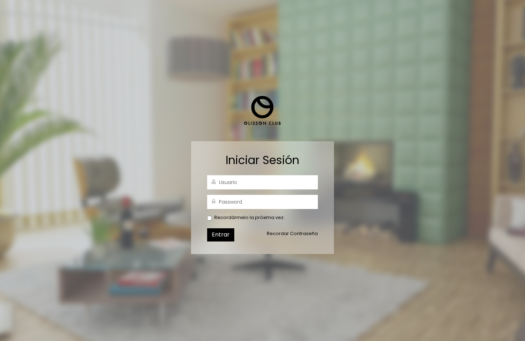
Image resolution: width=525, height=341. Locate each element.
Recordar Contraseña (292, 233)
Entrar (221, 234)
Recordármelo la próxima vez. (249, 217)
